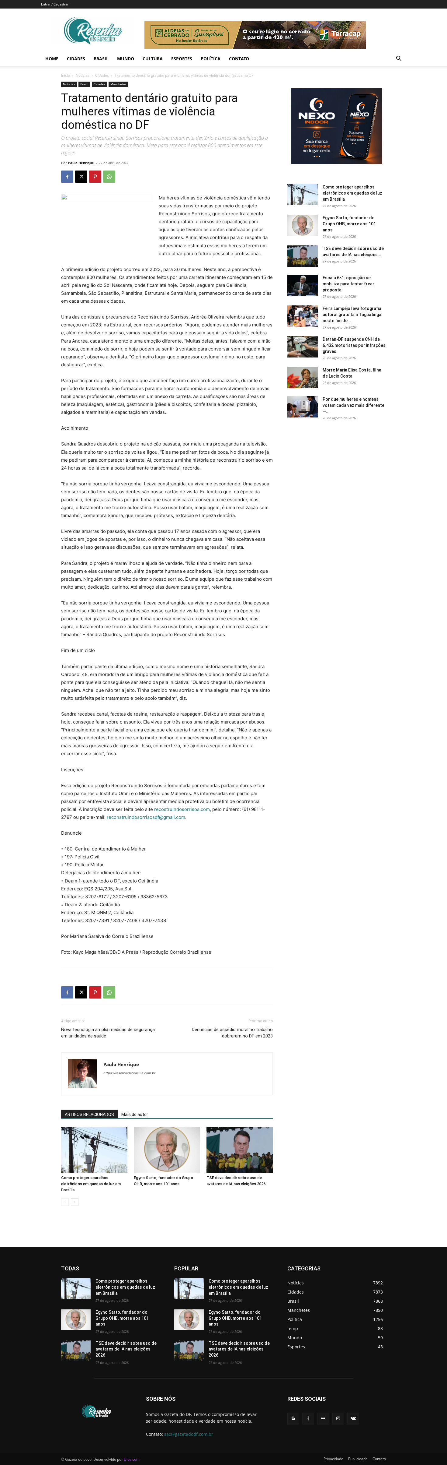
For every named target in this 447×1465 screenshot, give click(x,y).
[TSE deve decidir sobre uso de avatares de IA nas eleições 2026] (239, 1150)
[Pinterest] (95, 177)
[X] (81, 177)
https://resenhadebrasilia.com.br (129, 1073)
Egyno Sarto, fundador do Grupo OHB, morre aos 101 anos (349, 223)
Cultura (153, 59)
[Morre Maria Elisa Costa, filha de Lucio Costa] (302, 377)
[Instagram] (338, 1419)
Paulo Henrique (81, 162)
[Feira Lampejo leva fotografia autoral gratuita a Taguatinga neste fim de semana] (302, 316)
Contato (239, 59)
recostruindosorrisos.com (182, 809)
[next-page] (74, 1202)
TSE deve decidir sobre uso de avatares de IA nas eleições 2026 (126, 1349)
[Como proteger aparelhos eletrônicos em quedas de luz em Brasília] (94, 1150)
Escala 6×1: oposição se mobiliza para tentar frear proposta (348, 283)
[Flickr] (323, 1419)
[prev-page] (65, 1202)
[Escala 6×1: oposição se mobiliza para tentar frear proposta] (302, 285)
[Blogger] (293, 1419)
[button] (398, 59)
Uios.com (132, 1459)
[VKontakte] (353, 1419)
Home (51, 59)
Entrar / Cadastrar (54, 4)
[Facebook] (67, 177)
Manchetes (118, 84)
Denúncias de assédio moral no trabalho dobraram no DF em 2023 (232, 1033)
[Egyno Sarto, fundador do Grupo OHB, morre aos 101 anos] (167, 1150)
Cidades (76, 59)
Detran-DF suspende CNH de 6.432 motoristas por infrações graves (354, 345)
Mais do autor (134, 1114)
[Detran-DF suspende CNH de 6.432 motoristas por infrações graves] (302, 346)
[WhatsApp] (109, 177)
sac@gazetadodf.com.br (188, 1434)
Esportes (181, 59)
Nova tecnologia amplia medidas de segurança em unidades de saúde (108, 1033)
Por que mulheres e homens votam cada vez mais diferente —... (353, 405)
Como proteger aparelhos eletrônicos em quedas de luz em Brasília (91, 1183)
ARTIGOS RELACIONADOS (89, 1114)
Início (65, 75)
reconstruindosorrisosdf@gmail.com (146, 817)
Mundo (125, 59)
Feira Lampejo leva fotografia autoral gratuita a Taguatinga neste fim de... (352, 314)
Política (210, 59)
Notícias (82, 75)
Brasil (101, 59)
